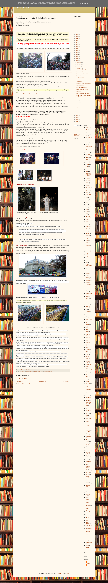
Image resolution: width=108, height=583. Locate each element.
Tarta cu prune (79, 81)
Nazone (88, 565)
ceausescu (88, 349)
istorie (87, 211)
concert (87, 237)
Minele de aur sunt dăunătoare (82, 89)
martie (78, 109)
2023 (77, 40)
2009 (77, 119)
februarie (79, 111)
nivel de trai (88, 378)
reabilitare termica (88, 307)
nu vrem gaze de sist (29, 371)
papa (87, 262)
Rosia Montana (49, 371)
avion (87, 201)
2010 (77, 117)
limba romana (88, 194)
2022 (77, 42)
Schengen (88, 235)
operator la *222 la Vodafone (88, 487)
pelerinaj (87, 304)
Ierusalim (87, 233)
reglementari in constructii (89, 512)
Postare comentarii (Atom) (27, 383)
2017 (77, 52)
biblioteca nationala (88, 217)
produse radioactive (88, 504)
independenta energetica (88, 252)
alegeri (87, 189)
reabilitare (88, 230)
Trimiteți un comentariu (22, 378)
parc (86, 303)
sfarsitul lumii (88, 410)
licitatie (87, 296)
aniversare (88, 282)
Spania (87, 213)
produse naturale (87, 501)
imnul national (89, 369)
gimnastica (88, 250)
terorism (87, 413)
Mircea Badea (22, 371)
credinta (87, 161)
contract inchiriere (88, 448)
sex (86, 408)
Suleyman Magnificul (88, 429)
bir (86, 439)
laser (87, 469)
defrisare (87, 360)
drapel (87, 240)
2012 (77, 115)
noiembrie (79, 64)
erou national (88, 247)
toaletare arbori (89, 531)
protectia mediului (87, 507)
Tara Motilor (88, 431)
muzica (87, 157)
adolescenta (88, 342)
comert (87, 354)
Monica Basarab (88, 562)
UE (86, 129)
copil (87, 238)
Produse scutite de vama (81, 87)
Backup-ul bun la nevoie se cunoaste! (77, 135)
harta (87, 209)
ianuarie (78, 113)
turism (87, 327)
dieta (87, 171)
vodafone (87, 547)
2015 (77, 56)
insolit (87, 182)
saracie (87, 313)
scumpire (87, 520)
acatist (87, 434)
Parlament (36, 371)
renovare (87, 400)
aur (86, 144)
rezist (45, 371)
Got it (89, 3)
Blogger (67, 573)
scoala (87, 407)
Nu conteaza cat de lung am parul (83, 93)
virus (87, 329)
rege (86, 149)
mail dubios (88, 223)
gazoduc (87, 366)
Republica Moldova (88, 338)
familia (87, 291)
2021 (77, 44)
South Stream (88, 426)
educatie (87, 242)
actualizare (88, 280)
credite (87, 358)
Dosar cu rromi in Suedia (81, 79)
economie (88, 152)
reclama (87, 185)
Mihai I (87, 168)
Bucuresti (87, 151)
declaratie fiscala (88, 453)
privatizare (88, 395)
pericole (87, 492)
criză (87, 287)
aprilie (78, 107)
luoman (59, 573)
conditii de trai (89, 146)
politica (87, 224)
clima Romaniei (89, 444)
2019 (77, 48)
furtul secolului (89, 293)
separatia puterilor (87, 523)
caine (87, 204)
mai (78, 105)
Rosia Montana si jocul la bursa (82, 74)
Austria (87, 273)
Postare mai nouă (19, 381)
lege (86, 374)
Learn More (83, 3)
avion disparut (88, 284)
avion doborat (88, 436)
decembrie (79, 62)
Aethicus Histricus (80, 85)
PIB (86, 275)
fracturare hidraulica (88, 155)
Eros (75, 133)
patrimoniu (88, 383)
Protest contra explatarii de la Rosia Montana (83, 95)
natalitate (87, 476)
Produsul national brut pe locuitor (89, 423)
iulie (78, 101)
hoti (86, 464)
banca (87, 202)
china (87, 219)
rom (86, 268)
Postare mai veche (65, 381)
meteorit (87, 474)
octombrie (79, 66)
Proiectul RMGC (79, 72)
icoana (87, 221)
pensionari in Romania (88, 385)
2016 (77, 54)
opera (87, 162)
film (86, 207)
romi (87, 197)
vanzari (87, 545)
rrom (87, 405)
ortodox (87, 381)
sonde (87, 317)
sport (87, 166)
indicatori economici (88, 466)
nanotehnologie (89, 300)
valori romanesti (89, 542)
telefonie (87, 324)
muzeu (87, 260)
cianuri (87, 192)
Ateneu (87, 331)
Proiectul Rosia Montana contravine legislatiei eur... (83, 76)
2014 (77, 58)
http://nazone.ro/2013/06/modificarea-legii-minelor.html (28, 94)
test (86, 326)
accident (87, 178)
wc (86, 549)
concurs (87, 356)
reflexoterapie (88, 397)
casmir (87, 443)
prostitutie (88, 226)
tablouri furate (89, 319)
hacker (87, 368)
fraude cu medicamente (88, 456)
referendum (88, 187)
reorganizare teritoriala (88, 402)
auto (86, 344)
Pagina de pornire (42, 381)
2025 (77, 36)
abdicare (87, 199)
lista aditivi (88, 471)
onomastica (88, 484)
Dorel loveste (88, 418)
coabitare (87, 353)
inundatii (87, 372)
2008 (77, 121)
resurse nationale (87, 515)
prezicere (87, 499)
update (87, 142)
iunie (78, 103)
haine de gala (88, 461)
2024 (77, 38)
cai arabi (87, 441)
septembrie (79, 68)
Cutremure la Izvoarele (81, 69)
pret (86, 497)
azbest (87, 346)
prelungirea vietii (88, 495)
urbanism (87, 417)
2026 (77, 34)
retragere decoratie (87, 518)
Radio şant (78, 91)
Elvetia (87, 333)
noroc (87, 379)
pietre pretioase (89, 391)
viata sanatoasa (89, 131)
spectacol (87, 270)
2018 (77, 50)
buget (87, 347)
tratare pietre (88, 536)
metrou (87, 376)
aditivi (87, 340)
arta (86, 135)
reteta (87, 159)
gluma (87, 459)
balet (87, 214)
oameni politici (89, 478)
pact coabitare (88, 489)
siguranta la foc (89, 314)
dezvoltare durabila (88, 362)
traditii (87, 534)
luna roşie (88, 472)
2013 (77, 60)
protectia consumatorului (89, 264)
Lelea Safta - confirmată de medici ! (84, 83)
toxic (87, 272)
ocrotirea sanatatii (87, 481)
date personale (88, 288)
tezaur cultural (89, 528)
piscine (87, 394)
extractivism (88, 364)
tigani (87, 231)
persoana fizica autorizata (89, 388)
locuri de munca (89, 257)
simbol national (89, 525)
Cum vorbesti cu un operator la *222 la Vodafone (89, 174)
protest (39, 371)
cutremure (88, 180)
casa (86, 169)
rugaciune (88, 311)
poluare (87, 184)
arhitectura (88, 191)
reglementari (88, 510)
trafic (87, 415)
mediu (87, 141)
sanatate (87, 134)
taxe (86, 322)
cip (86, 351)
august (78, 99)
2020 (77, 46)
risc (86, 309)
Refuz (42, 371)
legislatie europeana (88, 255)
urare (87, 540)
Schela (87, 278)
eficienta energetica (88, 244)
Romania (87, 127)
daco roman (88, 450)
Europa (87, 164)
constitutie (88, 206)
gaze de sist (88, 137)
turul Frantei (88, 539)
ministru (87, 298)
